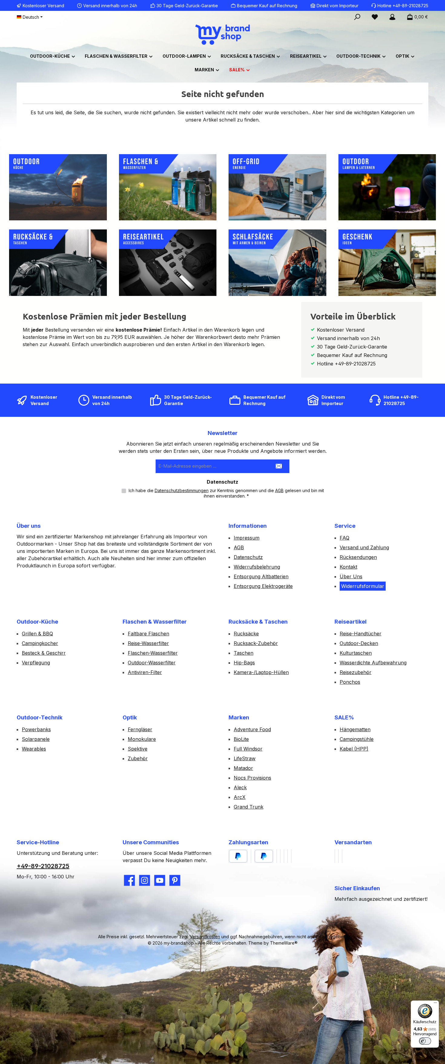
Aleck (240, 787)
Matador (243, 768)
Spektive (137, 749)
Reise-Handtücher (360, 634)
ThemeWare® (284, 943)
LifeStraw (244, 758)
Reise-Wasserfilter (148, 643)
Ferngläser (140, 729)
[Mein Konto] (392, 17)
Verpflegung (36, 663)
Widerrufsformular (362, 586)
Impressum (246, 538)
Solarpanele (36, 739)
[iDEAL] (291, 856)
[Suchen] (357, 17)
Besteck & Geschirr (44, 653)
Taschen (243, 653)
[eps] (287, 856)
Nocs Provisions (252, 778)
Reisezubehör (355, 672)
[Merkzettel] (375, 17)
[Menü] (435, 1004)
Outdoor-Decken (359, 643)
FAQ (344, 538)
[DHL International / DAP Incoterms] (338, 856)
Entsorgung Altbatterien (261, 576)
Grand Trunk (248, 807)
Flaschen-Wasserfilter (153, 653)
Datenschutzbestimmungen (182, 490)
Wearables (34, 749)
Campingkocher (40, 643)
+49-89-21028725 (43, 866)
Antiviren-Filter (145, 672)
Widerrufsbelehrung (257, 567)
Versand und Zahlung (364, 547)
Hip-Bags (244, 663)
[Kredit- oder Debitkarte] (280, 856)
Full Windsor (248, 749)
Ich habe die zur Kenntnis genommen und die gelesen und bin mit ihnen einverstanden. (226, 493)
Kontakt (348, 567)
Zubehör (138, 758)
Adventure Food (252, 729)
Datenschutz (248, 557)
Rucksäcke (246, 634)
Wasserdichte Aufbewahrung (373, 663)
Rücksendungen (358, 557)
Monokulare (142, 739)
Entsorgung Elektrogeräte (263, 586)
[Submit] (278, 466)
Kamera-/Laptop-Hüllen (261, 672)
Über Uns (351, 576)
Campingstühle (357, 739)
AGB (279, 490)
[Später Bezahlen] (263, 856)
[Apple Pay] (276, 856)
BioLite (241, 739)
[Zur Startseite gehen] (222, 34)
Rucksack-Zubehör (256, 643)
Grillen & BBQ (37, 634)
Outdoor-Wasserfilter (152, 663)
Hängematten (355, 729)
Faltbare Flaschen (148, 634)
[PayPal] (238, 856)
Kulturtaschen (356, 653)
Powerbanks (36, 729)
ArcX (240, 797)
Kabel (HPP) (354, 749)
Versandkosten (205, 936)
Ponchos (350, 682)
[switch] (425, 1041)
